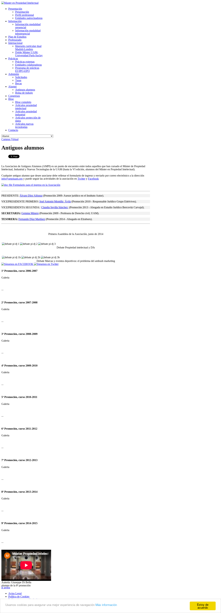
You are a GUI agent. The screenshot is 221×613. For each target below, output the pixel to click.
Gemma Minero (30, 213)
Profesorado (14, 39)
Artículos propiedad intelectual (26, 107)
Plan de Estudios (17, 36)
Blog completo (23, 102)
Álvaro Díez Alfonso (31, 195)
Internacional (15, 42)
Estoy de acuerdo (202, 606)
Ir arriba (5, 587)
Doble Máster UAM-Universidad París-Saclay (29, 54)
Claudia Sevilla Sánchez (54, 207)
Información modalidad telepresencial (28, 32)
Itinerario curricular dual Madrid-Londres (28, 48)
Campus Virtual (9, 139)
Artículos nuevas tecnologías (24, 125)
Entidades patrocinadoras (28, 18)
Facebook (93, 178)
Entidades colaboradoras (28, 64)
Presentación (15, 8)
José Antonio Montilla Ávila (55, 201)
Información (15, 21)
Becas (18, 83)
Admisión (13, 74)
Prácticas (13, 58)
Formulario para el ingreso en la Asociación (36, 184)
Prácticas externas (25, 61)
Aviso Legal (15, 593)
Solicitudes (21, 77)
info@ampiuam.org (12, 178)
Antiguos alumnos (25, 89)
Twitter (81, 178)
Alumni (12, 86)
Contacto (13, 130)
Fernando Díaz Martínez (31, 219)
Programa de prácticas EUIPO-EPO (27, 69)
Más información (106, 604)
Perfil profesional (24, 14)
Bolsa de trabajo (24, 92)
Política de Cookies (18, 596)
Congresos (14, 95)
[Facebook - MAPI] (17, 264)
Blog (11, 98)
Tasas (18, 80)
